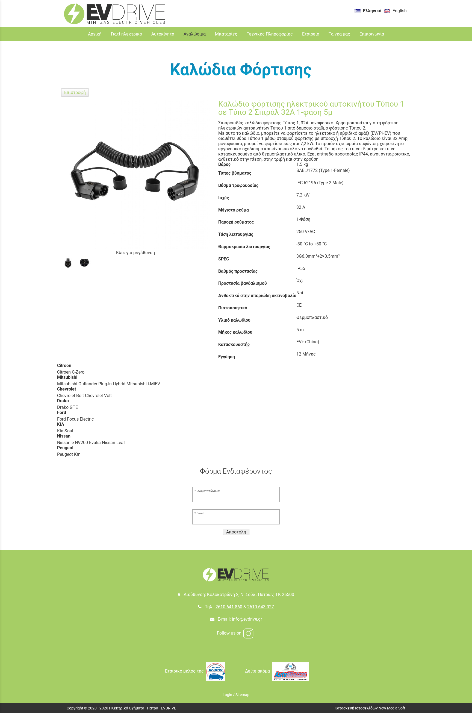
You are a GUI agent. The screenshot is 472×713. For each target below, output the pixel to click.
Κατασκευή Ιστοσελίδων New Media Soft (370, 708)
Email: (201, 513)
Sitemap (242, 695)
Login (227, 695)
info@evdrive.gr (247, 619)
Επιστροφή (75, 92)
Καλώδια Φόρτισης (241, 69)
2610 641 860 (229, 606)
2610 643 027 (260, 606)
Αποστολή (236, 532)
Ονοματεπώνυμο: (208, 491)
